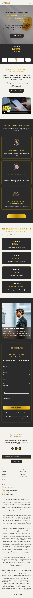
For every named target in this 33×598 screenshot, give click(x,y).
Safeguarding (23, 476)
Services (4, 474)
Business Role (6, 398)
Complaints (22, 474)
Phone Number (6, 385)
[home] (6, 2)
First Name (5, 366)
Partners (4, 471)
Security (22, 469)
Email (4, 379)
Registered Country (8, 392)
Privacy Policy (23, 471)
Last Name (5, 372)
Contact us (4, 479)
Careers (4, 476)
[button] (30, 3)
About (3, 469)
